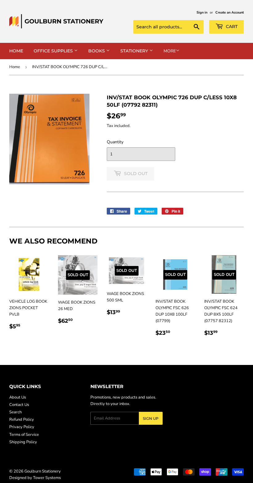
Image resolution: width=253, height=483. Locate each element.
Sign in (202, 12)
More (170, 51)
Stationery (134, 51)
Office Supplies (54, 51)
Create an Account (229, 12)
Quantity (115, 142)
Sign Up (151, 418)
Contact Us (19, 404)
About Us (17, 397)
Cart (231, 26)
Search (15, 412)
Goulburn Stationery (42, 471)
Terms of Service (24, 434)
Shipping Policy (23, 442)
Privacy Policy (21, 427)
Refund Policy (21, 419)
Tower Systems (47, 478)
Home (16, 51)
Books (97, 51)
